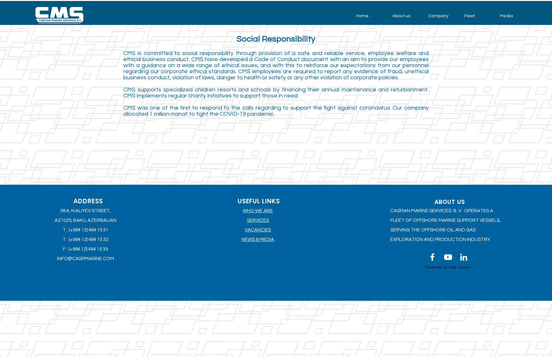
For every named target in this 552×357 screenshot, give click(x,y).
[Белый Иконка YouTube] (448, 257)
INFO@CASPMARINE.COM (85, 258)
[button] (405, 16)
